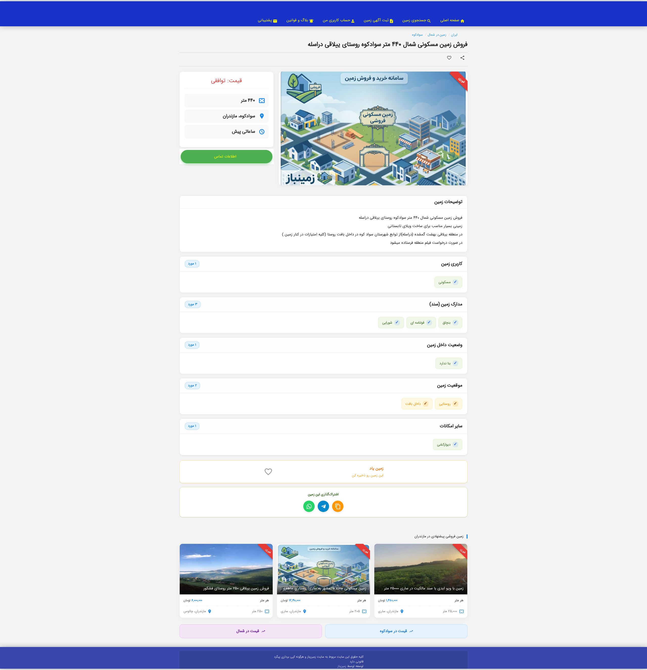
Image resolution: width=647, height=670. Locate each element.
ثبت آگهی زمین (376, 20)
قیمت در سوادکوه (393, 631)
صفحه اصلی (449, 20)
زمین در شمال (437, 34)
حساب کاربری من (336, 20)
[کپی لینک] (337, 506)
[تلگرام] (323, 506)
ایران (454, 34)
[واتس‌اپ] (309, 506)
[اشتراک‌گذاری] (462, 58)
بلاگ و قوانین (297, 20)
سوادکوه (417, 34)
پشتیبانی (265, 20)
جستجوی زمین (414, 20)
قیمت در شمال (247, 631)
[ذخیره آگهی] (449, 58)
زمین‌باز (342, 666)
